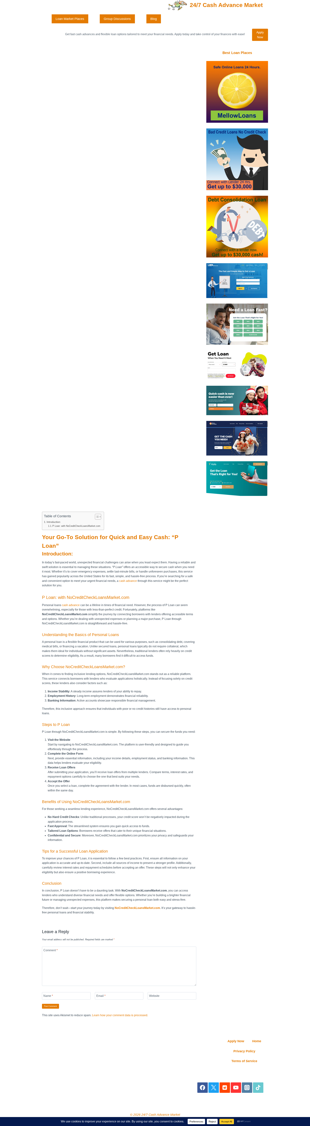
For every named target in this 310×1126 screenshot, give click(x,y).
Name (48, 995)
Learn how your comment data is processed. (120, 1015)
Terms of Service (244, 1061)
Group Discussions (117, 19)
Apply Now (260, 35)
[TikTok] (258, 1087)
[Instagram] (247, 1087)
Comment (50, 950)
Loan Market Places (70, 19)
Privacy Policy (244, 1051)
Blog (153, 19)
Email (100, 995)
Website (154, 995)
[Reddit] (225, 1087)
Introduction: (54, 521)
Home (256, 1041)
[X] (213, 1087)
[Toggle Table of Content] (96, 517)
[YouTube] (236, 1087)
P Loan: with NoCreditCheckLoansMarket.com (76, 526)
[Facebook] (202, 1087)
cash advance (128, 580)
